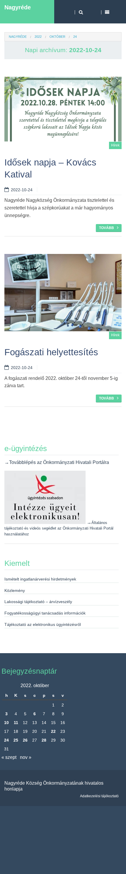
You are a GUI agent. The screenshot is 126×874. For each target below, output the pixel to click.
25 (15, 740)
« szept (8, 757)
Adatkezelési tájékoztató (99, 796)
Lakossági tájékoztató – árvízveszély (38, 601)
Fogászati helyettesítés (51, 352)
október (57, 36)
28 (44, 740)
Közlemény (14, 590)
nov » (25, 757)
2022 (38, 36)
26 (25, 740)
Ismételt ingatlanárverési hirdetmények (40, 579)
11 (16, 722)
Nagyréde (17, 7)
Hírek (115, 145)
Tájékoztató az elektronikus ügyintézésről (42, 624)
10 (6, 722)
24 (6, 740)
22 (53, 731)
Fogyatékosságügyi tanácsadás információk (45, 613)
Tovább (106, 228)
